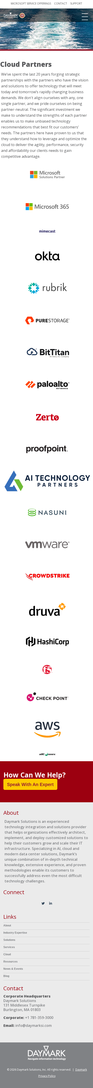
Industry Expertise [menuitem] (15, 932)
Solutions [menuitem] (9, 940)
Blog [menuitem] (6, 976)
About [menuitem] (7, 925)
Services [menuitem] (9, 947)
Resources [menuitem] (10, 961)
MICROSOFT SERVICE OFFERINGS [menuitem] (31, 3)
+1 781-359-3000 (39, 1017)
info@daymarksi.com (33, 1025)
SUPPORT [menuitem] (76, 3)
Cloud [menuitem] (7, 954)
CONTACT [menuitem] (60, 3)
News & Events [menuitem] (13, 968)
